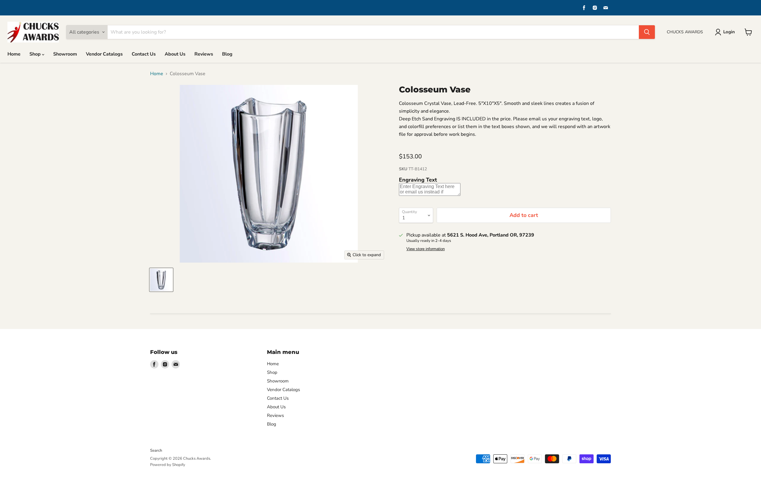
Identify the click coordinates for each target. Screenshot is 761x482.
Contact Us (144, 54)
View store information (425, 249)
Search (156, 450)
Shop (35, 54)
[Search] (647, 32)
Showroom (65, 54)
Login (729, 32)
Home (14, 54)
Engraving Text (418, 179)
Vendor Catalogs (104, 54)
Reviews (203, 54)
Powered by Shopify (167, 464)
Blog (227, 54)
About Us (175, 54)
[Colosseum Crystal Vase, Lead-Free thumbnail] (161, 280)
